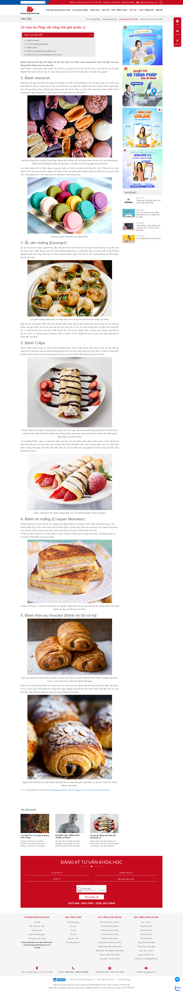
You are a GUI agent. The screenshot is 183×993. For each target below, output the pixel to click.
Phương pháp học (110, 19)
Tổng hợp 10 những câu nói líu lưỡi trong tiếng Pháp (148, 201)
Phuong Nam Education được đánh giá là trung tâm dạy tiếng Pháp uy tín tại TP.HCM (36, 945)
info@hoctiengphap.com (148, 2)
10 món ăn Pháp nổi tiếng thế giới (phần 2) (103, 836)
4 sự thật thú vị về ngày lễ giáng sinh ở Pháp (35, 836)
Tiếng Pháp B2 (146, 938)
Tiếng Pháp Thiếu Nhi (146, 942)
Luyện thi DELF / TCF (146, 955)
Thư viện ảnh (37, 930)
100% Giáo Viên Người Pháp (146, 959)
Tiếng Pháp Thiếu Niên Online (110, 946)
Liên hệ (158, 10)
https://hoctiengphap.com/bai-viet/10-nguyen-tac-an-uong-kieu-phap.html (74, 790)
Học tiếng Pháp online (110, 917)
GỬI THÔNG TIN (92, 897)
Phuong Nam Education (58, 10)
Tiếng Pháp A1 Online (110, 926)
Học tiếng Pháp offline (146, 917)
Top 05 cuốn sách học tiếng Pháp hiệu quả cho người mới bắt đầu (147, 214)
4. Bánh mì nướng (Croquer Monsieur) (41, 51)
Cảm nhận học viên (36, 926)
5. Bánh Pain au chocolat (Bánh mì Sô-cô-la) (44, 55)
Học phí (106, 10)
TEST (177, 24)
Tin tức (133, 10)
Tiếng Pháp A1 (146, 926)
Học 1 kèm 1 (146, 922)
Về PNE (37, 922)
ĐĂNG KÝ (177, 44)
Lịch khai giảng (80, 10)
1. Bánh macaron (32, 40)
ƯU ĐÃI (177, 34)
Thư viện (73, 934)
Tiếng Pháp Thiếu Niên (146, 946)
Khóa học (95, 10)
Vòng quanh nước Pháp (128, 19)
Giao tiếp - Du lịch (146, 950)
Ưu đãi (73, 930)
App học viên (73, 938)
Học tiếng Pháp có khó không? (148, 238)
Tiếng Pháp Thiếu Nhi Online (109, 942)
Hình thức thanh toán (105, 979)
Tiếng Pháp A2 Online (110, 930)
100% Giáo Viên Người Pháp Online (109, 950)
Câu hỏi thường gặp (37, 934)
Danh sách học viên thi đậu (151, 19)
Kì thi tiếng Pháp (93, 19)
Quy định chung (124, 979)
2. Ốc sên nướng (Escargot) (37, 44)
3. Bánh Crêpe (31, 47)
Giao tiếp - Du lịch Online (110, 959)
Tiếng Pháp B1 (146, 934)
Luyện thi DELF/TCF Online (109, 955)
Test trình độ (146, 10)
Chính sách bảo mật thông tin (81, 979)
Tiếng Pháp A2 (146, 930)
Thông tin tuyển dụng (37, 938)
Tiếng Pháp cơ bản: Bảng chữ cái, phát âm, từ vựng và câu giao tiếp (148, 227)
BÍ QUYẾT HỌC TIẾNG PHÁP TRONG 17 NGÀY (67, 836)
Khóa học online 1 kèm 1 (110, 922)
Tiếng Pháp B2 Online (110, 938)
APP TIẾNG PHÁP (119, 10)
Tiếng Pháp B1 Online (110, 934)
